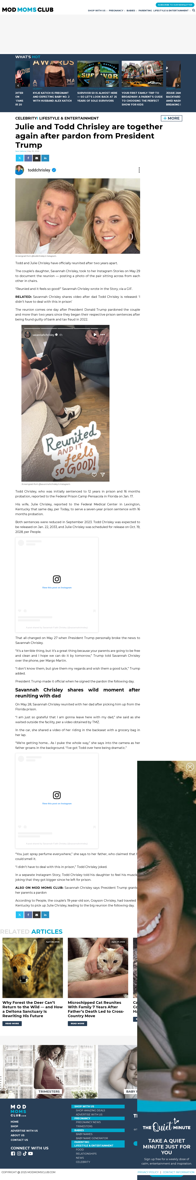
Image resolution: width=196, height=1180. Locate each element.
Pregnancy (116, 10)
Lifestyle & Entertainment (171, 10)
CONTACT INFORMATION (178, 1172)
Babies (131, 10)
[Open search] (193, 10)
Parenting (145, 10)
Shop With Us (97, 10)
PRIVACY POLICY (148, 1172)
